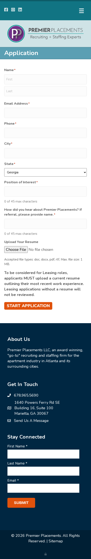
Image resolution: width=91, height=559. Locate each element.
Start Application (28, 306)
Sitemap (56, 541)
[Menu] (81, 10)
